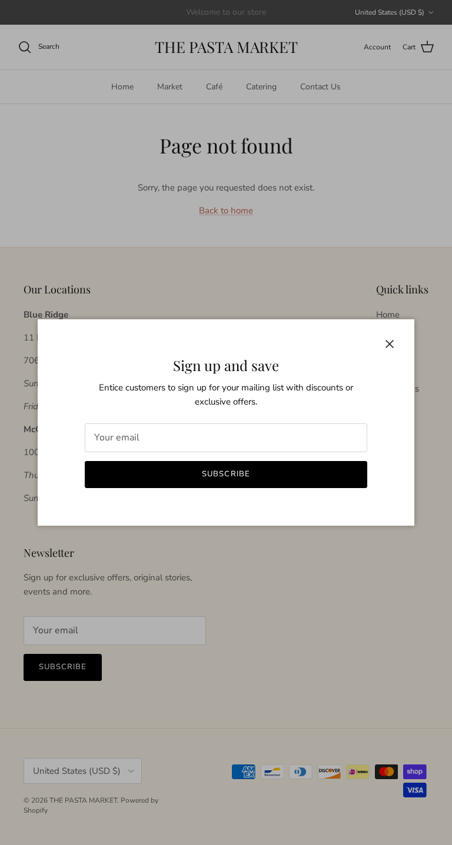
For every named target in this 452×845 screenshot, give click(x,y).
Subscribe (226, 474)
